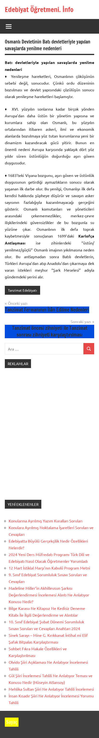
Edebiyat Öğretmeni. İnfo (39, 9)
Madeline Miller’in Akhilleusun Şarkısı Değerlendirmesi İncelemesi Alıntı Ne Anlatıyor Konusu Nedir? (49, 595)
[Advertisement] (49, 438)
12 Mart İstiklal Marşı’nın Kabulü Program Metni (49, 567)
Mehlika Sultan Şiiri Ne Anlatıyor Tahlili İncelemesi (51, 689)
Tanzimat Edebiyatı (22, 290)
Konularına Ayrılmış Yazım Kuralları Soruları (45, 520)
